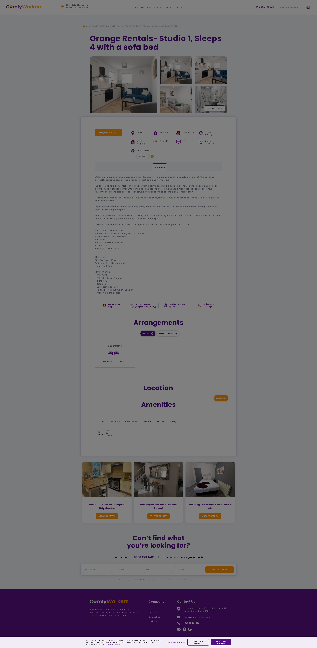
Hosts (169, 7)
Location (153, 612)
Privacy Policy (114, 644)
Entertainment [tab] (132, 421)
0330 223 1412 (144, 557)
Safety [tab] (173, 421)
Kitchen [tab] (161, 421)
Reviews (153, 621)
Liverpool (116, 26)
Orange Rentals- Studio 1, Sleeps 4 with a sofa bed (151, 26)
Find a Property (290, 7)
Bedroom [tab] (115, 421)
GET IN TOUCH (219, 569)
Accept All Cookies (221, 642)
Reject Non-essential (198, 642)
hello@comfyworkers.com (198, 617)
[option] (84, 7)
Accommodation (98, 26)
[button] (152, 156)
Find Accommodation (148, 7)
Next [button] (63, 12)
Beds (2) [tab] (147, 333)
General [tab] (148, 421)
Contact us (154, 617)
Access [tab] (102, 421)
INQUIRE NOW (108, 132)
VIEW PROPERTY (107, 516)
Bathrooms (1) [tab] (168, 333)
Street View (221, 398)
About (181, 7)
